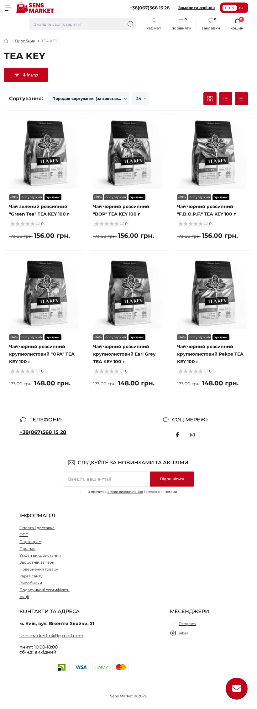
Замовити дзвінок (196, 7)
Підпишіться (172, 479)
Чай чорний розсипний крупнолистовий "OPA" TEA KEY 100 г (42, 354)
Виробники (30, 583)
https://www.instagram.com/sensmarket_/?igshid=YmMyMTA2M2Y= (192, 435)
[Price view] (241, 98)
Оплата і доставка (37, 527)
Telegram (187, 623)
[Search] (130, 24)
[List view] (225, 98)
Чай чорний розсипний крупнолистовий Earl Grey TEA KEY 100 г (124, 354)
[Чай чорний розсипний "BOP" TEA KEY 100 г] (128, 153)
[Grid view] (210, 98)
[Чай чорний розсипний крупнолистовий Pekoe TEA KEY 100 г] (212, 293)
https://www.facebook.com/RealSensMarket (177, 435)
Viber (183, 633)
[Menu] (8, 8)
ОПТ (23, 534)
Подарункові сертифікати (44, 589)
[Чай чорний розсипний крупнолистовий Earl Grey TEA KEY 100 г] (128, 293)
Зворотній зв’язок (36, 562)
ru (241, 7)
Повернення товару (38, 569)
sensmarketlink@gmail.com (51, 636)
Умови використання (125, 492)
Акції (24, 596)
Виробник (25, 41)
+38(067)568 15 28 (42, 432)
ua (231, 7)
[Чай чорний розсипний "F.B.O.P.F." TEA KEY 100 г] (212, 153)
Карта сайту (31, 576)
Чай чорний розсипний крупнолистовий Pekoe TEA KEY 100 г (210, 354)
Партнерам (30, 541)
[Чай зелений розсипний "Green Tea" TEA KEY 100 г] (44, 153)
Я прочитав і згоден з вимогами (132, 492)
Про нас (27, 548)
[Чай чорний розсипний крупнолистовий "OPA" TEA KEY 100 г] (44, 293)
